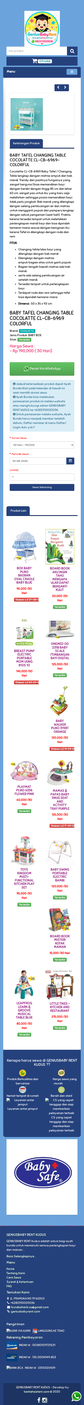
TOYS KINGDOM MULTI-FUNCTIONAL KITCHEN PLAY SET (24, 878)
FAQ (9, 1286)
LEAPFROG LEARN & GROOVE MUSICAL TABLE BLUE (24, 1010)
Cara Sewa (13, 1277)
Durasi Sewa (19, 438)
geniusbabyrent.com (25, 1311)
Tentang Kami (15, 1273)
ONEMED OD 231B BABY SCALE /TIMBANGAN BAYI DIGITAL (59, 651)
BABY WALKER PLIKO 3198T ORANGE (60, 726)
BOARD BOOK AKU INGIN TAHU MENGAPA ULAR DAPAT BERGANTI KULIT (60, 579)
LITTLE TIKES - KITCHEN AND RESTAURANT (60, 1007)
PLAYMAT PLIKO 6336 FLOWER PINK (24, 790)
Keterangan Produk (26, 143)
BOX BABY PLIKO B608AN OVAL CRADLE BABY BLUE (24, 575)
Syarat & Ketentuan (19, 1282)
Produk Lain (18, 511)
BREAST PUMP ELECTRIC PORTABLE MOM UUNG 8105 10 (24, 658)
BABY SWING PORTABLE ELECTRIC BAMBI (60, 875)
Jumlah (14, 470)
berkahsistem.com (36, 1392)
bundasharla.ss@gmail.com (30, 1307)
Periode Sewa (20, 454)
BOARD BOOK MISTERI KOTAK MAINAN (60, 941)
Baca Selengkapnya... (21, 1256)
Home (10, 1269)
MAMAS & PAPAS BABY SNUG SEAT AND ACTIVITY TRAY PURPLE (59, 800)
